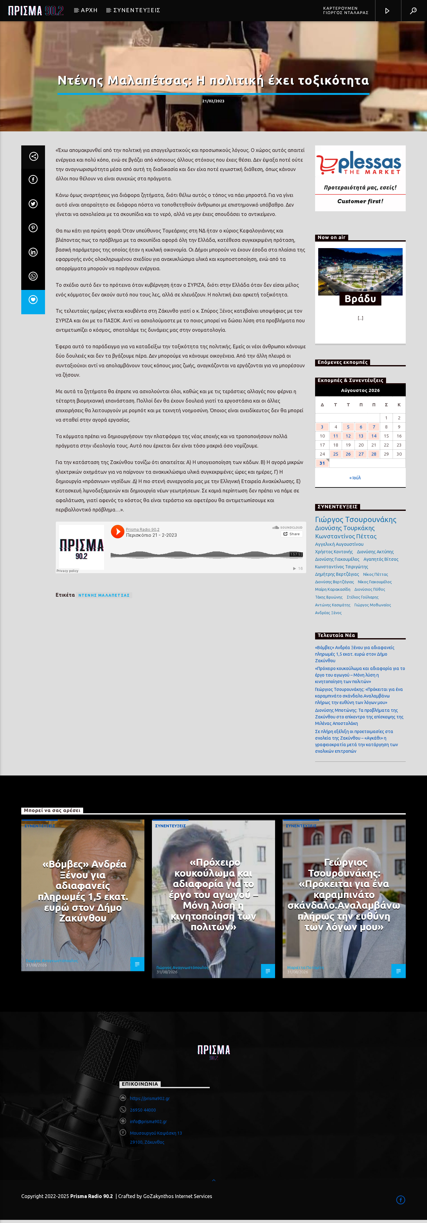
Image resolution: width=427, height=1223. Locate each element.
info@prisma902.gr (148, 1121)
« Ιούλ (355, 477)
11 (335, 435)
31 (322, 463)
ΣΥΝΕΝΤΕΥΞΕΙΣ (137, 10)
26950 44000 (143, 1110)
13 (361, 435)
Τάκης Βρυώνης (329, 597)
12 (348, 435)
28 (373, 454)
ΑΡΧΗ (89, 10)
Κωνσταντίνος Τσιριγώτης (341, 566)
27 (361, 454)
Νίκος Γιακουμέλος (375, 582)
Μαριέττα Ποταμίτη (305, 967)
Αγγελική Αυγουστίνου (339, 544)
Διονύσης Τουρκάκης (344, 527)
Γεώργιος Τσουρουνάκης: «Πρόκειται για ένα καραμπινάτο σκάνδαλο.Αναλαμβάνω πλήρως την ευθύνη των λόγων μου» (359, 696)
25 (335, 454)
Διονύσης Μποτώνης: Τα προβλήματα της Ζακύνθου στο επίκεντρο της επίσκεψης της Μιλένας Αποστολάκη (359, 717)
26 (348, 454)
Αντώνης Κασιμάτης (332, 605)
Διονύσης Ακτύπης (375, 551)
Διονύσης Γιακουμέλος (337, 559)
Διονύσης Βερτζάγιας (334, 582)
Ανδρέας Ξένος (328, 613)
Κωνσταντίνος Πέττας (345, 536)
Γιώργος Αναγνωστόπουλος (52, 960)
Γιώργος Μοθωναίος (372, 605)
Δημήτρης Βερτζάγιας (337, 574)
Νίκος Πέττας (375, 574)
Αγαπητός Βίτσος (381, 559)
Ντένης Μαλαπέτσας (104, 595)
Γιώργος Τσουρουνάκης (355, 519)
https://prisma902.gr (150, 1098)
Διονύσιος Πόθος (369, 589)
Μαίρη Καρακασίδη (332, 589)
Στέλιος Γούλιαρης (363, 597)
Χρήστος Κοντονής (334, 551)
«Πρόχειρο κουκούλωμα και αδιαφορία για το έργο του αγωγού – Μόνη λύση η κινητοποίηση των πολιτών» (360, 675)
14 (373, 435)
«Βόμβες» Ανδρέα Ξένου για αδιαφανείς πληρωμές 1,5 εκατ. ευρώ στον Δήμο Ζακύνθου (354, 654)
